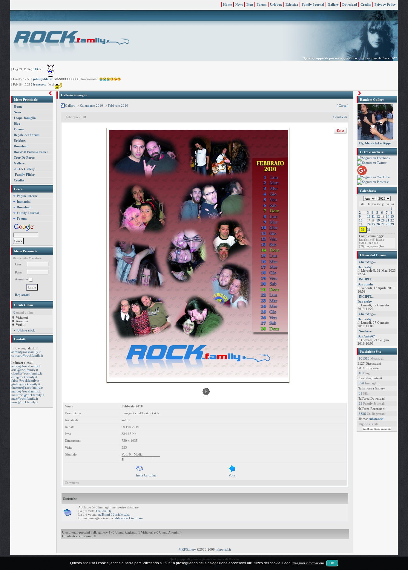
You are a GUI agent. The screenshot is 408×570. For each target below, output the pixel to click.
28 (387, 224)
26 (378, 224)
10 (369, 216)
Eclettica (292, 4)
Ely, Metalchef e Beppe (375, 143)
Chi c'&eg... (367, 262)
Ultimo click (26, 330)
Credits (366, 4)
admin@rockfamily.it (26, 352)
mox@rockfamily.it (24, 402)
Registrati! (22, 295)
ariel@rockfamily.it (24, 370)
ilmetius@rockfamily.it (27, 387)
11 (373, 216)
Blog (249, 4)
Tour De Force (24, 157)
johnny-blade (42, 79)
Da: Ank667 (366, 336)
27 (383, 224)
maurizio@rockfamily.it (27, 395)
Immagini (23, 201)
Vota (231, 475)
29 (392, 224)
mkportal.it (223, 549)
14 (387, 216)
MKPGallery (187, 549)
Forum (261, 4)
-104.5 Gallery (24, 169)
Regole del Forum (26, 135)
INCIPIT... (366, 279)
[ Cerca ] (343, 105)
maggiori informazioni (308, 563)
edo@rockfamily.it (24, 377)
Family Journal (313, 4)
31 (369, 229)
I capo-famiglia (25, 118)
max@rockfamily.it (24, 398)
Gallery (333, 4)
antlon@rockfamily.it (26, 366)
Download (349, 4)
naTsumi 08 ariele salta (114, 514)
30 (363, 229)
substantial (376, 419)
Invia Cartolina (146, 475)
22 (392, 220)
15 (392, 216)
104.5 (37, 69)
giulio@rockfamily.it (25, 384)
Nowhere (365, 331)
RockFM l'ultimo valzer (31, 152)
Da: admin (365, 284)
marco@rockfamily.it (26, 391)
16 (361, 220)
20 (383, 220)
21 (387, 220)
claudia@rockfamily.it (26, 373)
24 (369, 224)
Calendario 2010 (91, 105)
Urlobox (276, 4)
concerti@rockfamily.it (27, 355)
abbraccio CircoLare (129, 518)
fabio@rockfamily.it (25, 380)
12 (378, 216)
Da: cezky (365, 267)
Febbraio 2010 (118, 105)
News (239, 4)
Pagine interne (27, 196)
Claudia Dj (103, 511)
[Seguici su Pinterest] (373, 182)
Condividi (340, 117)
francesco (40, 84)
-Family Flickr (24, 174)
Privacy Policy (385, 4)
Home (227, 4)
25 (373, 224)
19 (378, 220)
